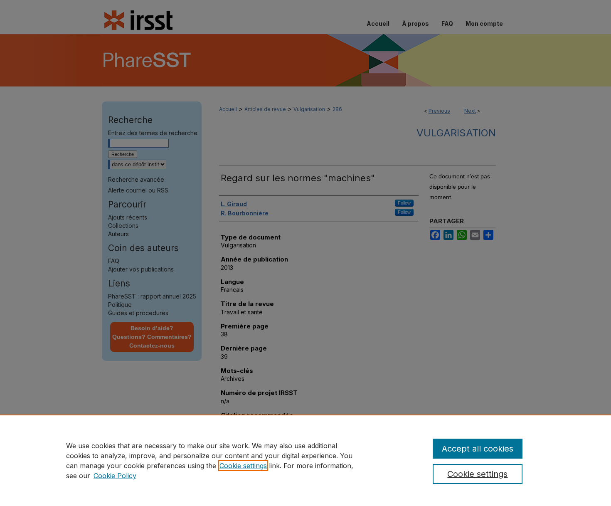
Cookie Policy (115, 475)
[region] (305, 460)
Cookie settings (243, 466)
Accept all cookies (477, 449)
